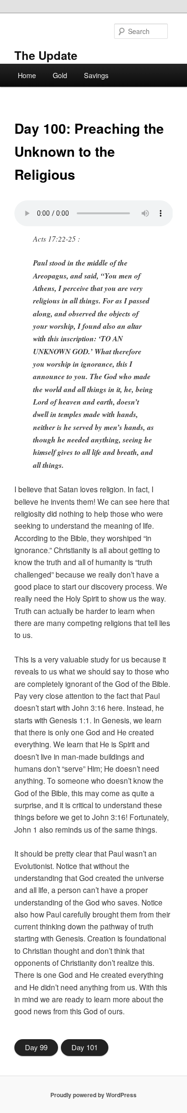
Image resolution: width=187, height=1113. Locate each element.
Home (27, 75)
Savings (96, 75)
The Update (45, 55)
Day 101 (84, 1047)
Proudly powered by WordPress (93, 1094)
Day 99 (36, 1047)
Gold (60, 75)
